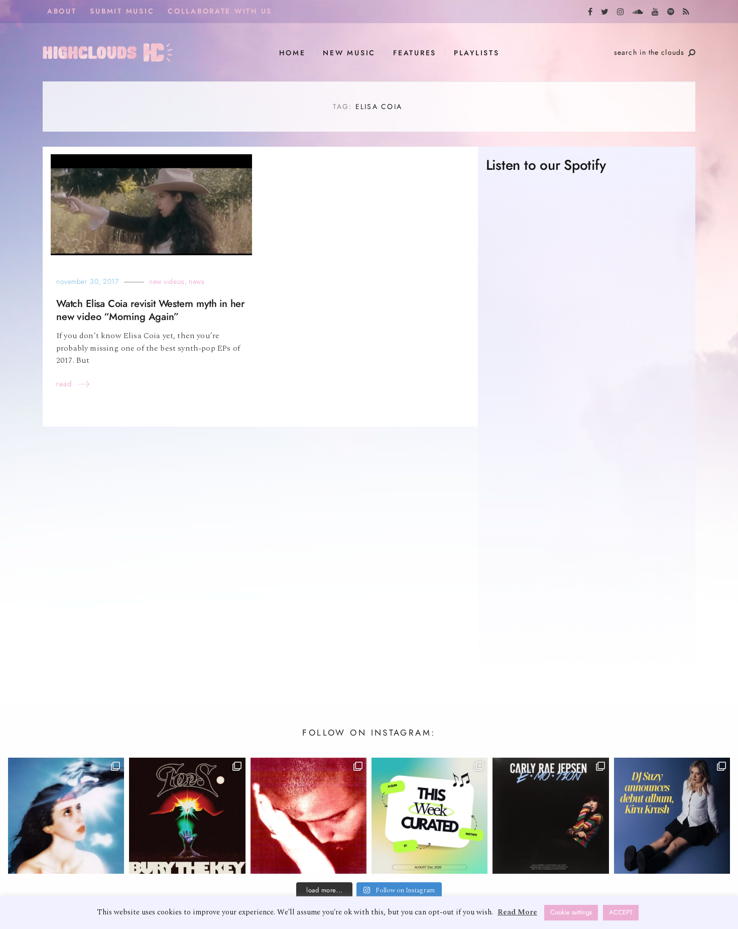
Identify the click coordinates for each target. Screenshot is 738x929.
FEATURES (414, 53)
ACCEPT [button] (621, 912)
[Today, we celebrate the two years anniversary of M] (66, 816)
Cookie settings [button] (571, 912)
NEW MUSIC (349, 53)
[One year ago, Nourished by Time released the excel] (308, 816)
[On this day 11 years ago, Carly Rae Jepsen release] (550, 816)
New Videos (167, 281)
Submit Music (122, 11)
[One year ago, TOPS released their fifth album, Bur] (187, 816)
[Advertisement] (586, 585)
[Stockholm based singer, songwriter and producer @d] (672, 816)
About (62, 11)
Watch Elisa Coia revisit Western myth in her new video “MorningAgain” (150, 310)
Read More (517, 912)
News (196, 281)
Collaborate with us (220, 11)
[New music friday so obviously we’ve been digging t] (429, 816)
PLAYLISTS (477, 53)
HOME (292, 53)
